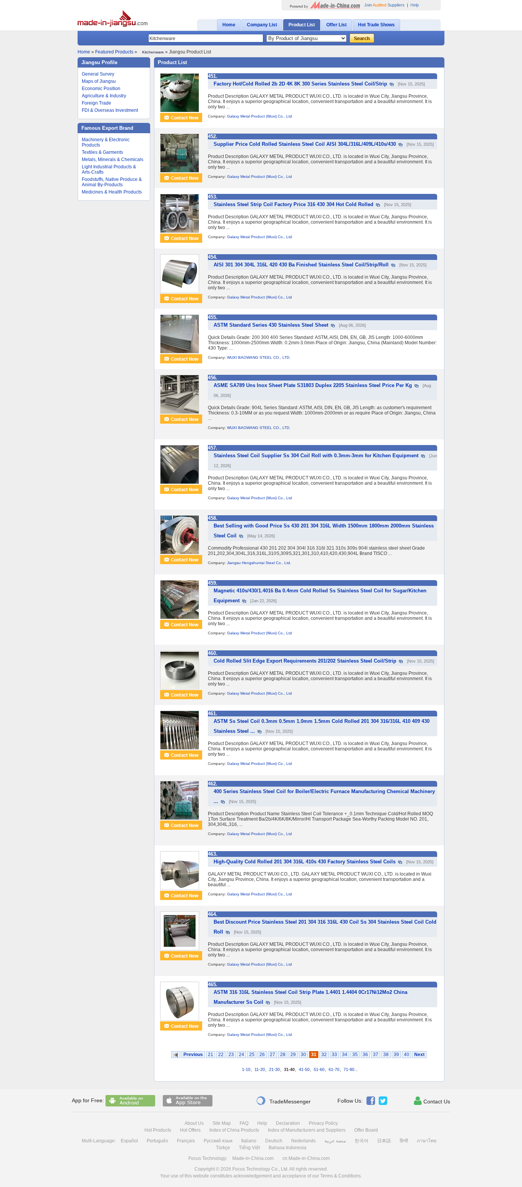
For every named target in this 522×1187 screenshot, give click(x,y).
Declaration (288, 1123)
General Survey (98, 74)
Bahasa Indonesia (287, 1147)
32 (324, 1054)
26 (262, 1054)
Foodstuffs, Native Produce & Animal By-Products (112, 182)
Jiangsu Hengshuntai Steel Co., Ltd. (259, 563)
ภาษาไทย (426, 1140)
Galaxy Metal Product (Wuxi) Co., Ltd (259, 116)
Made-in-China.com (253, 1158)
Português (157, 1140)
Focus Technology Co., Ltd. (260, 1169)
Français (186, 1140)
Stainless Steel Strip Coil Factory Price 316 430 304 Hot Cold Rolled (293, 204)
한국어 (361, 1140)
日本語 (384, 1140)
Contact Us (432, 1101)
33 (334, 1054)
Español (129, 1140)
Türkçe (223, 1147)
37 (375, 1054)
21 (210, 1054)
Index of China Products (234, 1130)
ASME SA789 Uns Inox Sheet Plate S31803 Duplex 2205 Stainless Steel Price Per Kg (313, 385)
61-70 (334, 1069)
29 (293, 1054)
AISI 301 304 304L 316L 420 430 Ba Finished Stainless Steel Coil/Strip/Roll (301, 265)
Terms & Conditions (340, 1176)
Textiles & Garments (102, 152)
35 (355, 1054)
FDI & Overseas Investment (110, 110)
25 (252, 1054)
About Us (194, 1123)
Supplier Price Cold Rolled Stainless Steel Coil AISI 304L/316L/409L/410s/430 (305, 144)
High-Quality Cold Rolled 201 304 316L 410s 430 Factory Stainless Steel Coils (305, 861)
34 (344, 1054)
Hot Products (157, 1130)
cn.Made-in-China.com (306, 1158)
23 (231, 1054)
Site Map (221, 1123)
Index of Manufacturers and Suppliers (306, 1130)
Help (414, 5)
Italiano (248, 1140)
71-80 (349, 1069)
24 (241, 1054)
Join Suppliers (384, 5)
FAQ (244, 1123)
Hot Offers (190, 1130)
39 (396, 1054)
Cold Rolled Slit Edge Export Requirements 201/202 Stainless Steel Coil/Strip (305, 661)
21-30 (274, 1069)
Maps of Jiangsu (99, 81)
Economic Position (101, 88)
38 (386, 1054)
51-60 (319, 1069)
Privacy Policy (323, 1123)
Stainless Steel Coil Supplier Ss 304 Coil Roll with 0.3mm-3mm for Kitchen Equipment (316, 455)
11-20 (260, 1069)
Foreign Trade (96, 103)
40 (406, 1054)
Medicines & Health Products (112, 192)
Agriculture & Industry (104, 95)
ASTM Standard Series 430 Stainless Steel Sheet (271, 325)
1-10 (246, 1069)
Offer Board (366, 1130)
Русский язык (218, 1140)
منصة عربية (335, 1140)
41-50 (304, 1069)
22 (221, 1054)
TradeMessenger (283, 1101)
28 (282, 1054)
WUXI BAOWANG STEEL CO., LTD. (258, 357)
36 (365, 1054)
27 (272, 1054)
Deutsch (273, 1140)
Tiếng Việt (249, 1147)
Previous (193, 1054)
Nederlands (303, 1140)
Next (419, 1054)
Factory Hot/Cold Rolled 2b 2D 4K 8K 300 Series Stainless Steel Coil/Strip (300, 84)
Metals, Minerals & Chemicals (112, 159)
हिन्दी (404, 1140)
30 (303, 1054)
